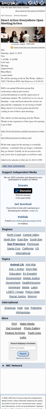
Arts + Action (16, 269)
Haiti (20, 307)
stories (17, 221)
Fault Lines (34, 332)
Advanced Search (23, 358)
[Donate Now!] (23, 191)
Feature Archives (15, 332)
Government (13, 282)
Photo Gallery (32, 328)
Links (23, 337)
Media (25, 287)
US (37, 248)
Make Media (27, 323)
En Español (30, 273)
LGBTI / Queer (15, 291)
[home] (23, 3)
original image (18, 44)
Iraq (26, 307)
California (27, 248)
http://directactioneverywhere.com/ (16, 137)
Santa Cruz (13, 248)
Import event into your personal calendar (29, 47)
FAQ (14, 323)
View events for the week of (30, 11)
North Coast (14, 234)
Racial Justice (17, 296)
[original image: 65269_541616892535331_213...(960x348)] (23, 35)
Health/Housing (31, 282)
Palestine (36, 307)
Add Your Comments (13, 165)
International (23, 253)
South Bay (36, 239)
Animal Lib (17, 264)
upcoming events (33, 221)
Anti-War (31, 264)
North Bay (10, 239)
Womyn (32, 296)
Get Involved (13, 328)
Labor (34, 287)
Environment (13, 278)
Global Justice (31, 278)
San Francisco (6, 15)
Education (15, 273)
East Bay (22, 239)
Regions (7, 229)
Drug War (31, 269)
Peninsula (33, 243)
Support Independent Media (19, 172)
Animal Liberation (20, 15)
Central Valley (31, 234)
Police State (32, 291)
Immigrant (14, 287)
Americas (10, 307)
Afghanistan (23, 312)
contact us (33, 211)
